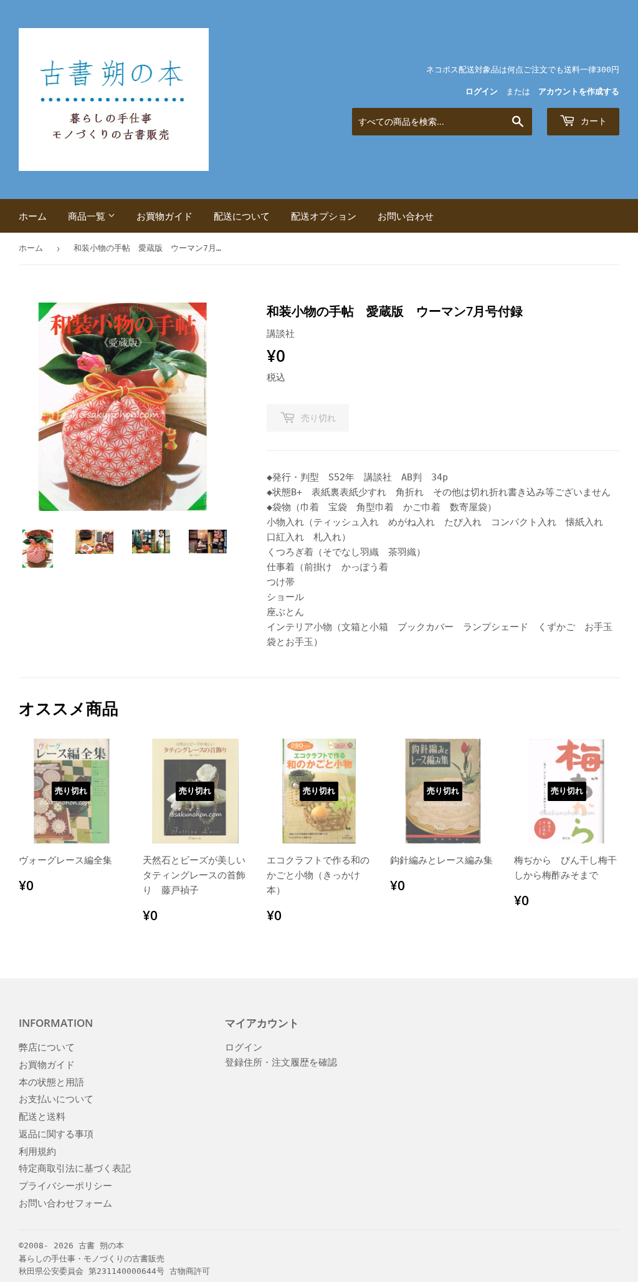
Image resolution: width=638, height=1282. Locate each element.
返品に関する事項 (56, 1134)
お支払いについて (56, 1099)
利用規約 (37, 1151)
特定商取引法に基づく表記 (75, 1168)
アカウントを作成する (578, 91)
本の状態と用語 (51, 1082)
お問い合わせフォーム (65, 1203)
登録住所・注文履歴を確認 (281, 1062)
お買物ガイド (164, 216)
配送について (242, 216)
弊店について (47, 1047)
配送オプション (323, 216)
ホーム (33, 216)
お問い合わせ (406, 216)
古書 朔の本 (101, 1245)
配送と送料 (42, 1116)
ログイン (481, 91)
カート (592, 121)
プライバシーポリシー (65, 1186)
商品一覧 (88, 216)
